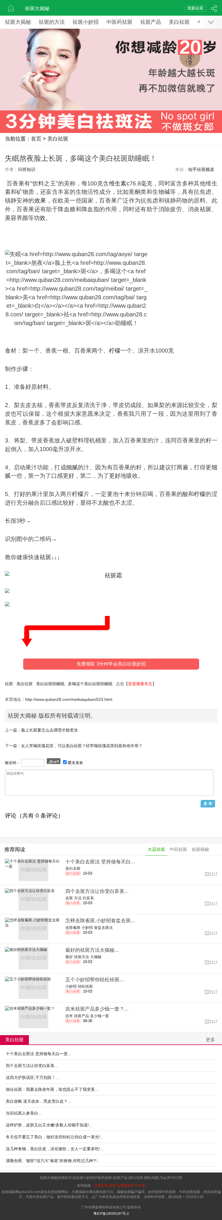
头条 (141, 1185)
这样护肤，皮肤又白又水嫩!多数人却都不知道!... (49, 1125)
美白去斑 (72, 868)
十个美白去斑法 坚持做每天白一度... (38, 1053)
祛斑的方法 (52, 22)
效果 (40, 200)
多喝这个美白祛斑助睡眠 (90, 683)
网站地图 (152, 1178)
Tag (163, 1178)
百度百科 (101, 1185)
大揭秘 (95, 957)
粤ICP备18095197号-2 (111, 1214)
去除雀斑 (72, 927)
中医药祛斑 (119, 22)
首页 (36, 139)
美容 (10, 218)
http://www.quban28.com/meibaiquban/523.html (68, 699)
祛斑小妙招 (86, 22)
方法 (78, 898)
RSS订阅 (175, 1178)
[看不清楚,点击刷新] (53, 761)
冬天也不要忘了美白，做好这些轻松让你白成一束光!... (54, 1137)
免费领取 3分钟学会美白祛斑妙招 (111, 663)
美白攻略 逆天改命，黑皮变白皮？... (38, 1101)
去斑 (69, 898)
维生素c (119, 183)
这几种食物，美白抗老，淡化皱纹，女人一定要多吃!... (54, 1148)
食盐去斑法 (103, 927)
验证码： (12, 763)
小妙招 (87, 927)
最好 (69, 957)
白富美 (88, 898)
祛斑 (9, 683)
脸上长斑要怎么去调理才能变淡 (49, 730)
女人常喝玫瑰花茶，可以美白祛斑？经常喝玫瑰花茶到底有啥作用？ (82, 745)
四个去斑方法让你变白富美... (32, 1065)
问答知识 (26, 169)
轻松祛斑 (85, 986)
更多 (210, 1039)
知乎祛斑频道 (201, 169)
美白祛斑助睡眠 (50, 683)
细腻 (72, 467)
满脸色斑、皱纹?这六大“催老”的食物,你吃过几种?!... (53, 1160)
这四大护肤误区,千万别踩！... (32, 1077)
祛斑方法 (81, 957)
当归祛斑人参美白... (24, 1113)
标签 (112, 1185)
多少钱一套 (99, 1016)
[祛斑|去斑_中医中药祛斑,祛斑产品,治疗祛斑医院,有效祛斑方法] (11, 8)
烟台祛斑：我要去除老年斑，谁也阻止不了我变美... (52, 1089)
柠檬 (115, 350)
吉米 (69, 1016)
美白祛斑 (179, 22)
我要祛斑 (195, 8)
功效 (39, 218)
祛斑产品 (150, 22)
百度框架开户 (127, 1185)
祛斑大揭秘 (37, 8)
